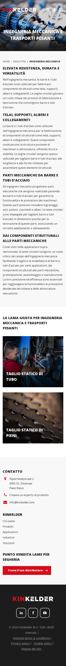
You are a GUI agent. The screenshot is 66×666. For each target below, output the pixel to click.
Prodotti (8, 526)
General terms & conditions (31, 638)
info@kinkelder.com (22, 502)
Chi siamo (9, 521)
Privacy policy (20, 643)
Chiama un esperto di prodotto (29, 495)
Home (6, 61)
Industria (19, 61)
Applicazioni (10, 532)
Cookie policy (43, 643)
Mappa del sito (31, 649)
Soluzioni (8, 543)
